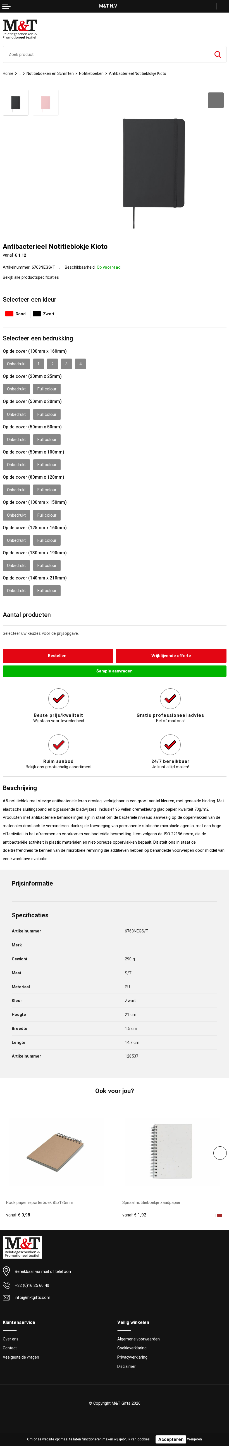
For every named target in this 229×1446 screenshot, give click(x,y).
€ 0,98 (18, 1215)
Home (8, 73)
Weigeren (194, 1439)
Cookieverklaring (132, 1348)
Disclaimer (126, 1366)
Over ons (10, 1339)
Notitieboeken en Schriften (50, 73)
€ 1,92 (134, 1215)
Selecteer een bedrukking (38, 338)
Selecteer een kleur (29, 299)
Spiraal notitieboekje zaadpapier (151, 1202)
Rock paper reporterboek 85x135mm (39, 1202)
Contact (10, 1348)
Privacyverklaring (132, 1357)
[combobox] (106, 54)
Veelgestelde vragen (21, 1357)
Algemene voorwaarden (138, 1339)
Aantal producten (27, 614)
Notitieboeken (91, 73)
